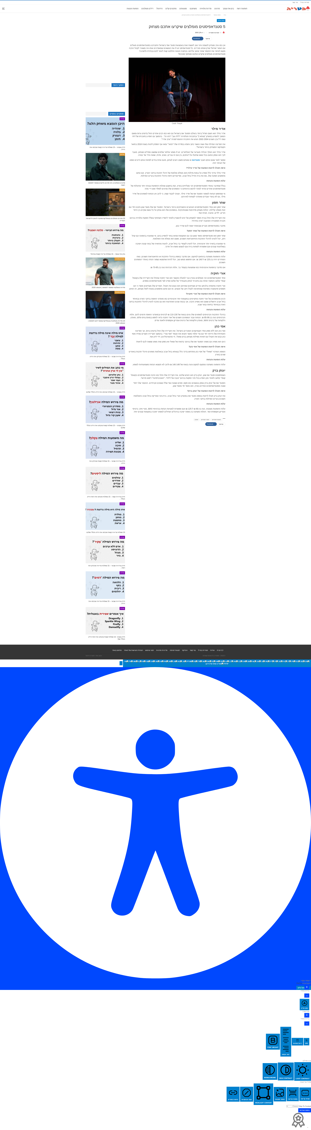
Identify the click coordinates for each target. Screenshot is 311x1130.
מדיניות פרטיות (161, 650)
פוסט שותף (221, 20)
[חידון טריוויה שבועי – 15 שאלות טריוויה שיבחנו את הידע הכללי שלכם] (105, 585)
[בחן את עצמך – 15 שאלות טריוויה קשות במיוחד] (105, 238)
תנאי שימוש (149, 650)
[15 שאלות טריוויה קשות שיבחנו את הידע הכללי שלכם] (105, 516)
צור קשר (295, 2)
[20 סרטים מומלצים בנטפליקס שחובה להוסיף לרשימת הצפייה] (105, 202)
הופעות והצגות (132, 9)
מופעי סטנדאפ (205, 419)
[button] (121, 663)
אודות (212, 650)
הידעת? (159, 9)
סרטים (217, 9)
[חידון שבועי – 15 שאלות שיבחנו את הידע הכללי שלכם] (105, 376)
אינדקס (184, 650)
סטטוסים (183, 9)
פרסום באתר (117, 650)
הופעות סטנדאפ (216, 419)
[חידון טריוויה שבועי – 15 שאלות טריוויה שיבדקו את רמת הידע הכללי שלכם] (105, 549)
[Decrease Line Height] (306, 1023)
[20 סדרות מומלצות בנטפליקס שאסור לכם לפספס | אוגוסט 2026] (105, 305)
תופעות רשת (242, 9)
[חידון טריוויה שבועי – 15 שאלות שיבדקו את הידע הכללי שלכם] (105, 340)
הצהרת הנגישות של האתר (133, 650)
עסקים (196, 419)
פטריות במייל (304, 2)
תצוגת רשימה (175, 650)
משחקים (193, 9)
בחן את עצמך (228, 9)
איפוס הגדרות (305, 1110)
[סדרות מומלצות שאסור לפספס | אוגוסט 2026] (105, 271)
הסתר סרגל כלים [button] (304, 988)
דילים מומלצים (147, 9)
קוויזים (122, 119)
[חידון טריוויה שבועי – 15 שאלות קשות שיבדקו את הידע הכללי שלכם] (105, 445)
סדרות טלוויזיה (206, 9)
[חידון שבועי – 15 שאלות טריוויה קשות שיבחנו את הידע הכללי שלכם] (105, 131)
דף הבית (220, 650)
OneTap (299, 983)
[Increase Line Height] (306, 1015)
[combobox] (217, 663)
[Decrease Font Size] (306, 995)
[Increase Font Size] (306, 987)
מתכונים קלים (171, 9)
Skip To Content (305, 1106)
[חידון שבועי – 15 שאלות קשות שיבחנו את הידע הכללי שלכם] (105, 409)
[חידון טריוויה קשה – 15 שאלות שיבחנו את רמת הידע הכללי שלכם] (105, 480)
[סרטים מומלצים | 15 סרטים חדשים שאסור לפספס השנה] (105, 167)
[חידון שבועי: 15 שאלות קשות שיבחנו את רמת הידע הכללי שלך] (105, 621)
